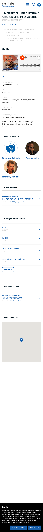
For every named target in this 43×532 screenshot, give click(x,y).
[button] (21, 340)
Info (4, 76)
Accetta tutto (34, 528)
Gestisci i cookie (18, 528)
